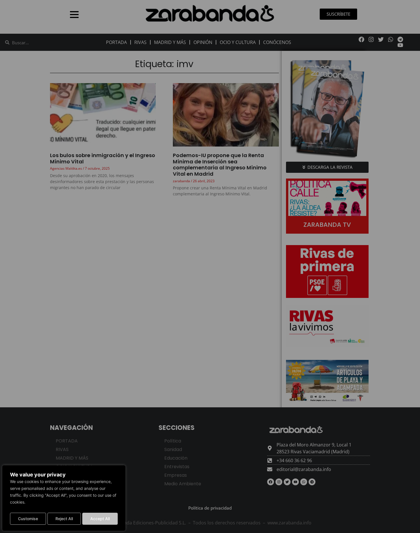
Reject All (64, 518)
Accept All (100, 518)
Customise (28, 518)
